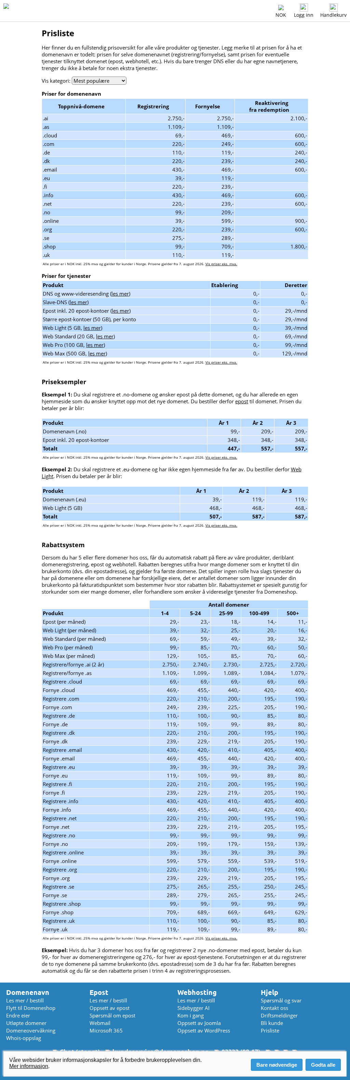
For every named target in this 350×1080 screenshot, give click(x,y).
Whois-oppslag (23, 1038)
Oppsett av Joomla (199, 1023)
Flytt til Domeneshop (30, 1007)
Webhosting (197, 992)
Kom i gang (190, 1015)
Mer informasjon (28, 1066)
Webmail (100, 1023)
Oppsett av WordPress (203, 1030)
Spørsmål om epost (112, 1015)
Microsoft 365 (106, 1030)
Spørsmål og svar (281, 1000)
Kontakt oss (274, 1007)
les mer (120, 293)
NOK (280, 15)
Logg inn (303, 15)
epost (241, 401)
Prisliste (270, 1030)
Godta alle (323, 1065)
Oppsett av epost (110, 1007)
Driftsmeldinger (279, 1015)
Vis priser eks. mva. (221, 263)
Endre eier (18, 1015)
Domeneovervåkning (30, 1030)
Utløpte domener (26, 1023)
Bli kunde (272, 1023)
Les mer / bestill (25, 1000)
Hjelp (269, 992)
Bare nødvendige (276, 1065)
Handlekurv (333, 15)
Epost (99, 992)
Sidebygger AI (193, 1007)
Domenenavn (27, 992)
